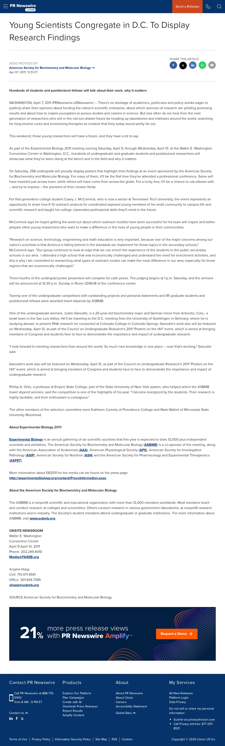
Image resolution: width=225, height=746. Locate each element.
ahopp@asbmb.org (24, 585)
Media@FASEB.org (24, 556)
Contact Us (17, 713)
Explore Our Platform (77, 693)
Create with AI (72, 702)
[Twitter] (22, 718)
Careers (121, 702)
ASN (88, 455)
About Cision (124, 697)
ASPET (15, 460)
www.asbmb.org (42, 518)
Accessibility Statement (131, 706)
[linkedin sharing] (192, 65)
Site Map (101, 739)
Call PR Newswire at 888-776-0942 (34, 695)
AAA (83, 449)
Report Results (73, 711)
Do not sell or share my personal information (191, 710)
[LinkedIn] (11, 718)
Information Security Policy (73, 739)
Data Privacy (177, 702)
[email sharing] (212, 65)
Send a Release (187, 6)
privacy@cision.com (201, 719)
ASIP (30, 455)
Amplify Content (73, 715)
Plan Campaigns (73, 697)
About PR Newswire (129, 693)
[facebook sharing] (173, 65)
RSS (114, 739)
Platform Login (179, 697)
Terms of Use (18, 739)
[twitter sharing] (183, 66)
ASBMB (150, 444)
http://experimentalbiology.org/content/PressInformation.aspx (57, 478)
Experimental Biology (26, 439)
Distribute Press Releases (80, 706)
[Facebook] (17, 718)
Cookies (127, 739)
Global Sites (124, 713)
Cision (201, 739)
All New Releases (181, 693)
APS (143, 449)
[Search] (219, 6)
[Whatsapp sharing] (202, 65)
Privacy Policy (41, 739)
